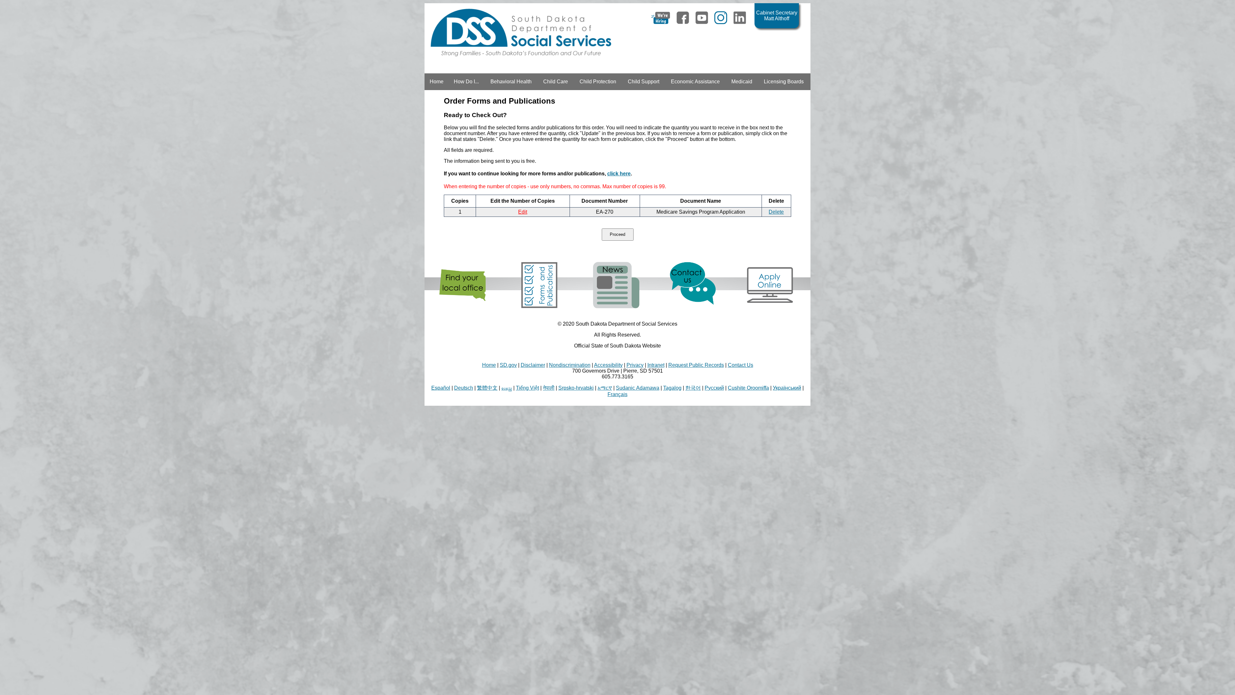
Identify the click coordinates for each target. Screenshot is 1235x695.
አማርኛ (605, 388)
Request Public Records (696, 365)
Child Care (555, 81)
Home (437, 81)
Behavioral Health (511, 81)
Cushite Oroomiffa (748, 388)
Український (787, 388)
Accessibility (608, 365)
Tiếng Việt (527, 388)
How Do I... (466, 81)
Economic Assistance (695, 81)
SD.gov (508, 365)
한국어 (693, 388)
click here (619, 173)
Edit (522, 212)
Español (440, 388)
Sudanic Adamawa (637, 388)
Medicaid (741, 81)
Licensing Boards (784, 81)
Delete (776, 212)
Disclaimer (533, 365)
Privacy (635, 365)
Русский (714, 388)
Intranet (655, 365)
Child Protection (598, 81)
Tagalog (672, 388)
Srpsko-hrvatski (576, 388)
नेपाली (548, 388)
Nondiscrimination (569, 365)
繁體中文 (487, 388)
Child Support (643, 81)
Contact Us (740, 365)
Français (617, 394)
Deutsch (463, 388)
